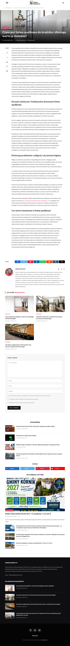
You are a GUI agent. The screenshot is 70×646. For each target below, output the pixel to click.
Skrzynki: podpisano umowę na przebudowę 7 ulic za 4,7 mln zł (34, 543)
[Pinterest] (7, 66)
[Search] (63, 3)
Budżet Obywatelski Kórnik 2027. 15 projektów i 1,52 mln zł (28, 514)
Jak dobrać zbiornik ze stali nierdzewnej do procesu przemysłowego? (49, 317)
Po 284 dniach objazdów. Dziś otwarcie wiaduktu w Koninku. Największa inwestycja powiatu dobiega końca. (40, 535)
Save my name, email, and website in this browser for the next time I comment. (29, 395)
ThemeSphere (44, 640)
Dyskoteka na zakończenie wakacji (26, 435)
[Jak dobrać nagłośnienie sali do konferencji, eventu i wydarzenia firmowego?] (19, 332)
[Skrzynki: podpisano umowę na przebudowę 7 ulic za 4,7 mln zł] (10, 545)
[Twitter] (7, 57)
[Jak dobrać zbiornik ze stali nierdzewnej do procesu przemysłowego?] (50, 304)
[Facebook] (7, 53)
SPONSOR (5, 27)
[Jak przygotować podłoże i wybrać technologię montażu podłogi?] (19, 304)
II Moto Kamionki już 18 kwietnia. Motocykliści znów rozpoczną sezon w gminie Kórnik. (39, 454)
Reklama (35, 635)
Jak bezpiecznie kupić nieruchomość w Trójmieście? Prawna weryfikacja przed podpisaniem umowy (38, 614)
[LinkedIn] (7, 62)
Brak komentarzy (21, 40)
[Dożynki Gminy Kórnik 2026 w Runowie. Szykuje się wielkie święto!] (10, 428)
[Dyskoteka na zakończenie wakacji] (10, 437)
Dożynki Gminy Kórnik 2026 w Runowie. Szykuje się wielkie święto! (35, 426)
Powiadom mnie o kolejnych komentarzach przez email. (24, 399)
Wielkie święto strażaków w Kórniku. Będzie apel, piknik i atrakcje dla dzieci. (38, 444)
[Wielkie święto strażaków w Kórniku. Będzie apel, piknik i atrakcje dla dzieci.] (10, 447)
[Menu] (7, 3)
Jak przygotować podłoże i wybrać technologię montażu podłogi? (19, 317)
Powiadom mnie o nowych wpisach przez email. (21, 402)
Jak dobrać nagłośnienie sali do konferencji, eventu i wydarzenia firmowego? (18, 345)
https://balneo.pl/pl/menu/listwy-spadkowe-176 (36, 200)
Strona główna (8, 7)
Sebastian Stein (20, 269)
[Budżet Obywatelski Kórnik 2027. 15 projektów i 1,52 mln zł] (35, 494)
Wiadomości (9, 510)
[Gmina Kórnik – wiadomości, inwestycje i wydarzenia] (35, 3)
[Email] (7, 71)
